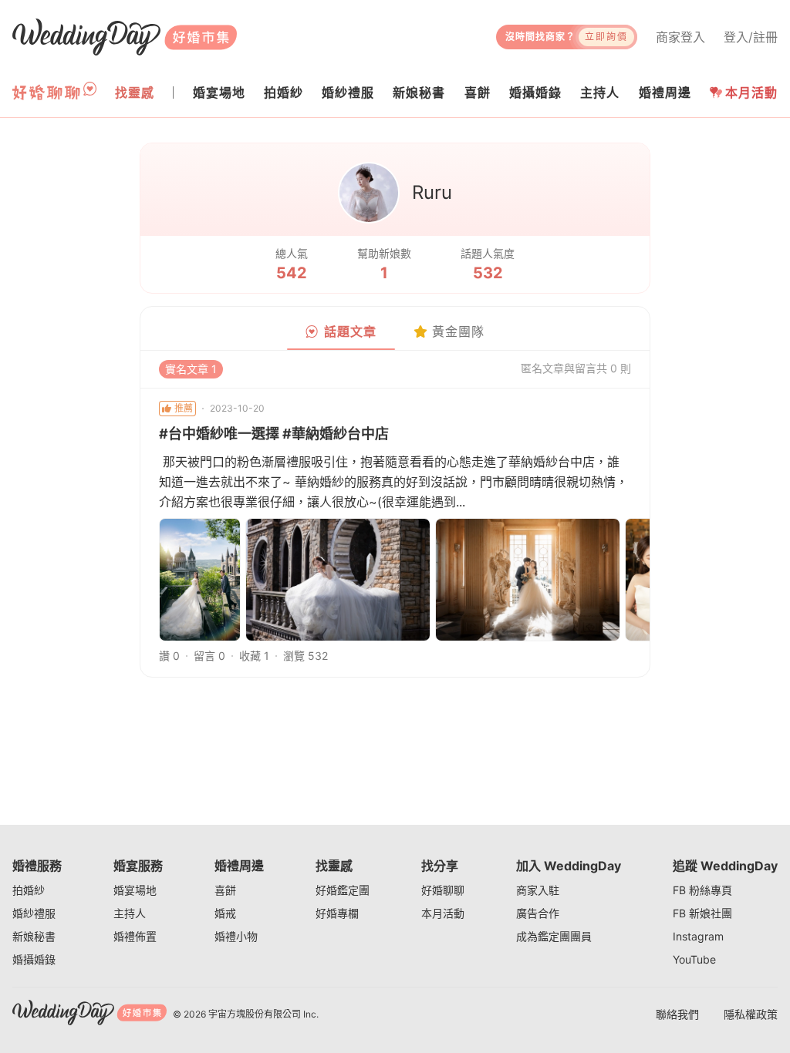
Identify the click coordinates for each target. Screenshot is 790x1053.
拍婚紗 (28, 890)
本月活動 (751, 92)
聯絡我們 (677, 1014)
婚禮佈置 (135, 936)
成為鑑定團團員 (554, 936)
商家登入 (680, 37)
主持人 (129, 913)
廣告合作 (537, 913)
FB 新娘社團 (702, 913)
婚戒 (225, 913)
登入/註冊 (751, 37)
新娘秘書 (34, 936)
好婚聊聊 (442, 890)
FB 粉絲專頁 (702, 890)
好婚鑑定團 (343, 890)
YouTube (694, 959)
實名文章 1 (191, 368)
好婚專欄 (337, 913)
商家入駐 (537, 890)
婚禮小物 (236, 936)
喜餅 (225, 890)
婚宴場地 (135, 890)
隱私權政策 (751, 1014)
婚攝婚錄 (34, 959)
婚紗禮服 (34, 913)
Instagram (698, 936)
